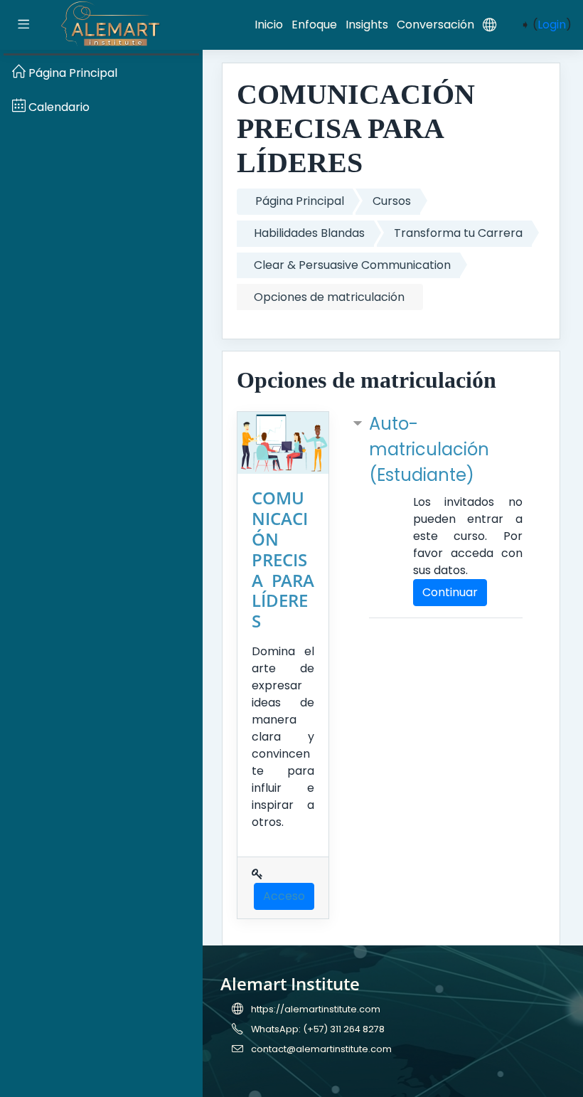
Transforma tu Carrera (458, 233)
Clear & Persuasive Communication (352, 265)
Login (551, 24)
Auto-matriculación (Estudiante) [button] (429, 449)
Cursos (392, 201)
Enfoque (314, 24)
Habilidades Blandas (309, 233)
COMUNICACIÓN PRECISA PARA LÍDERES (283, 559)
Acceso (284, 896)
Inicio (269, 24)
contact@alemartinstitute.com (321, 1049)
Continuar (450, 592)
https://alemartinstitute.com (315, 1009)
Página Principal (299, 201)
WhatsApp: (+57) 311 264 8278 (318, 1029)
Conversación (435, 24)
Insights (367, 24)
